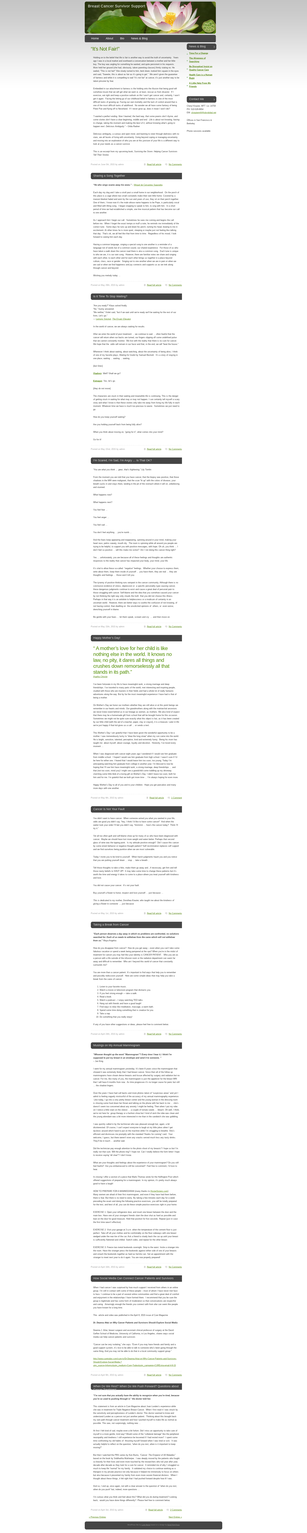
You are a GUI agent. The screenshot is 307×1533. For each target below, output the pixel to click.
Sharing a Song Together (109, 175)
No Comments (175, 164)
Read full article (154, 164)
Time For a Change (198, 53)
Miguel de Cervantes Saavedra (148, 185)
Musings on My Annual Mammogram (116, 1045)
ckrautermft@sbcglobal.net (203, 112)
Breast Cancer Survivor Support (116, 6)
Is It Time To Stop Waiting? (110, 296)
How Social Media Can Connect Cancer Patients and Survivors (133, 1278)
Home (95, 38)
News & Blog (139, 38)
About (109, 38)
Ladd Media (146, 1525)
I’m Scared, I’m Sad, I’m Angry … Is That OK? (122, 460)
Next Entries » (175, 1517)
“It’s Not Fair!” (105, 49)
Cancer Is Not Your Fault (109, 809)
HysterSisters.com (159, 1191)
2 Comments (176, 1510)
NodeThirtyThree (173, 1525)
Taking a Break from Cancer (111, 924)
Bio (122, 38)
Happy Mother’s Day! (106, 637)
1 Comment (176, 798)
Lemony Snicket (103, 319)
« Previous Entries (97, 1517)
